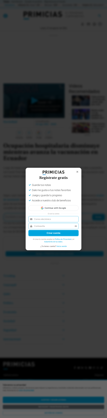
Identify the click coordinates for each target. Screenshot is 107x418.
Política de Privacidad (63, 239)
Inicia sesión (62, 246)
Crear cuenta (53, 233)
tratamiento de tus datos (53, 242)
